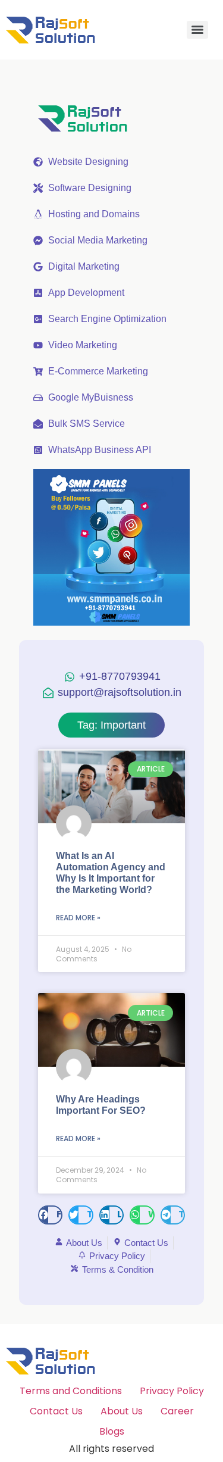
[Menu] (197, 30)
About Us (121, 1411)
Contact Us (56, 1411)
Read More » (78, 918)
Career (177, 1411)
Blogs (111, 1431)
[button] (50, 1214)
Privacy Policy (172, 1391)
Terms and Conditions (71, 1391)
